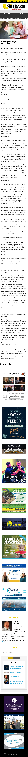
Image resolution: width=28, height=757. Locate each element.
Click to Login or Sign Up (17, 1)
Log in (19, 754)
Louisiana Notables (15, 672)
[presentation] (10, 658)
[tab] (10, 658)
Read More (5, 642)
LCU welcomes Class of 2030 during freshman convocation (13, 683)
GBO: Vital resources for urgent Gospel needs (16, 667)
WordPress (15, 754)
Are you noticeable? (17, 622)
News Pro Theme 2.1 (15, 753)
